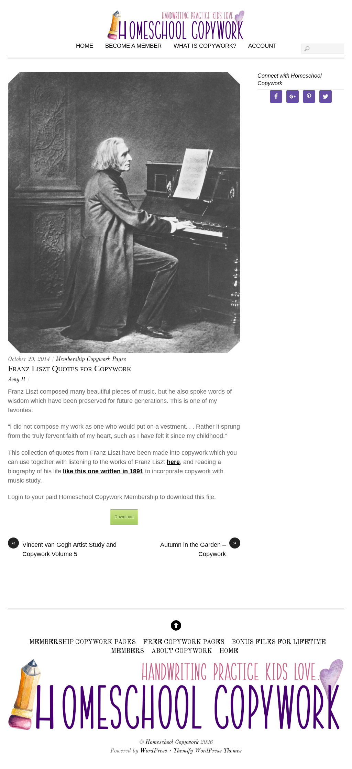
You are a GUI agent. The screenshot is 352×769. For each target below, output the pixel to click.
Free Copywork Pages (183, 643)
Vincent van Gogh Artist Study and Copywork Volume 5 (64, 548)
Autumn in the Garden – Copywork (198, 548)
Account (262, 46)
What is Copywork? (205, 46)
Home (84, 46)
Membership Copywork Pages (91, 359)
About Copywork (181, 651)
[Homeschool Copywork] (176, 727)
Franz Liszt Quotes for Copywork (69, 368)
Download (124, 516)
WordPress (153, 751)
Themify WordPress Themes (207, 751)
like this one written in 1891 (103, 471)
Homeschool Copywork (172, 742)
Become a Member (133, 46)
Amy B (16, 380)
